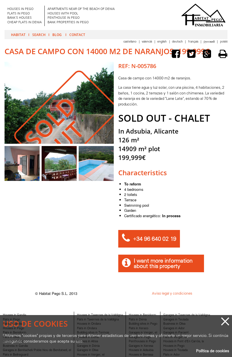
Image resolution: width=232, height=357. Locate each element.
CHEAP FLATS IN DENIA (24, 22)
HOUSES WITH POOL (63, 14)
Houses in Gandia (14, 315)
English (162, 42)
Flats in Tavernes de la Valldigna (98, 320)
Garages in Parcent (176, 333)
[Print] (222, 54)
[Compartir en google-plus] (208, 54)
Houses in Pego (13, 328)
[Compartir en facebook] (177, 54)
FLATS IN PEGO (18, 14)
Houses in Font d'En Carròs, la (183, 341)
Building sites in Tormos (93, 333)
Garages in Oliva (87, 350)
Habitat (18, 34)
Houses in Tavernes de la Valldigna (100, 315)
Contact (77, 34)
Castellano (130, 42)
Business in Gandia (15, 346)
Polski (223, 42)
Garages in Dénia (88, 346)
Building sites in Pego (143, 324)
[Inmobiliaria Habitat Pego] (203, 15)
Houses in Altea (87, 341)
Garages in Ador (174, 328)
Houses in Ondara (89, 324)
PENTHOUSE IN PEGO (64, 18)
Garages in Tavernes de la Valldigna (186, 315)
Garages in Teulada (175, 320)
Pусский (210, 42)
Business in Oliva (174, 324)
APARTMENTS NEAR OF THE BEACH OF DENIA (81, 9)
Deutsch (178, 42)
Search (39, 34)
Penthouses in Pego (142, 341)
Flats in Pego (11, 320)
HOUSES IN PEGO (20, 9)
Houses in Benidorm (142, 315)
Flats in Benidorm (14, 333)
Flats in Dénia (138, 320)
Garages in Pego (140, 337)
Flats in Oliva (11, 337)
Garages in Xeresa (141, 346)
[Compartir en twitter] (192, 54)
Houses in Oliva (13, 341)
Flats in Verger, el (175, 337)
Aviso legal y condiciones (172, 293)
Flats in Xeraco (138, 328)
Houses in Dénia (88, 337)
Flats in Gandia (12, 324)
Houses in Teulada (175, 350)
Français (193, 42)
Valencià (147, 42)
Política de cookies (212, 351)
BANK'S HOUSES (19, 18)
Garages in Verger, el (143, 333)
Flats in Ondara (87, 328)
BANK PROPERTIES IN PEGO (68, 22)
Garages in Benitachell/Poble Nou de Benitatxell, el (37, 350)
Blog (57, 34)
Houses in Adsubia (141, 350)
